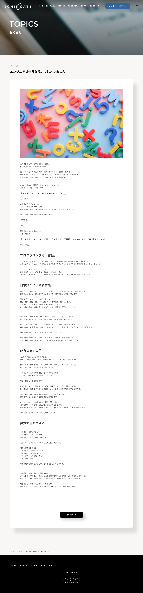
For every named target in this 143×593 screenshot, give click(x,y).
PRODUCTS (73, 6)
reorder (136, 6)
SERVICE (62, 6)
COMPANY (50, 6)
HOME (40, 6)
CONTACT (94, 6)
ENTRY (84, 6)
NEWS (20, 551)
